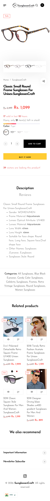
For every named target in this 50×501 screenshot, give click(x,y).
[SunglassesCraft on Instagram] (25, 476)
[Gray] (20, 132)
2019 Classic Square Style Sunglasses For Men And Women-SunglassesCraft (13, 405)
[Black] (13, 132)
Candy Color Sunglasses (30, 278)
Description (25, 188)
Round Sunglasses (35, 286)
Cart (42, 5)
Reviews (25, 195)
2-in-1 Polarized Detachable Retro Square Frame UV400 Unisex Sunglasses (12, 353)
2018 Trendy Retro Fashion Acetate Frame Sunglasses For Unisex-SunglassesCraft (36, 353)
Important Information (15, 452)
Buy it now (25, 157)
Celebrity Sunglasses (17, 282)
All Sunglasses (25, 274)
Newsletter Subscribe (14, 461)
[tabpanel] (25, 36)
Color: (9, 126)
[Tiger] (6, 132)
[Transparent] (27, 132)
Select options (18, 339)
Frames (33, 282)
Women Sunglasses (25, 290)
